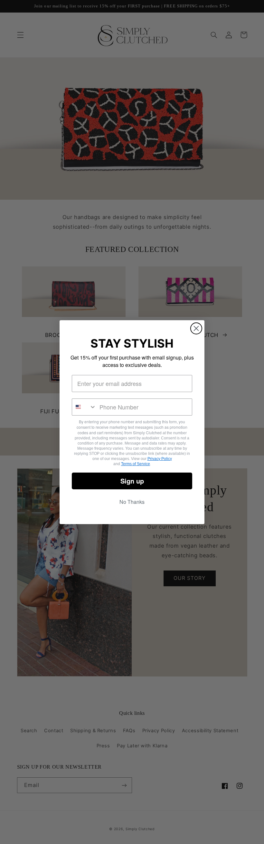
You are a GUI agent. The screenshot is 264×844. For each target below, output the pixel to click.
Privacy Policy (159, 458)
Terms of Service (135, 464)
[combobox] (84, 407)
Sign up (132, 480)
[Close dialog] (196, 328)
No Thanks (132, 501)
